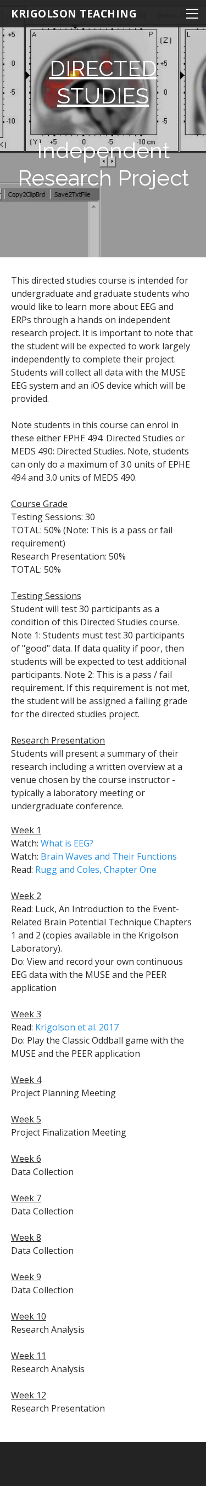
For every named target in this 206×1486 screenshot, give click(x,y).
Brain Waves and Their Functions (109, 856)
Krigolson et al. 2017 (77, 1027)
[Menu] (192, 13)
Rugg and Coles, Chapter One (96, 869)
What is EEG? (67, 843)
